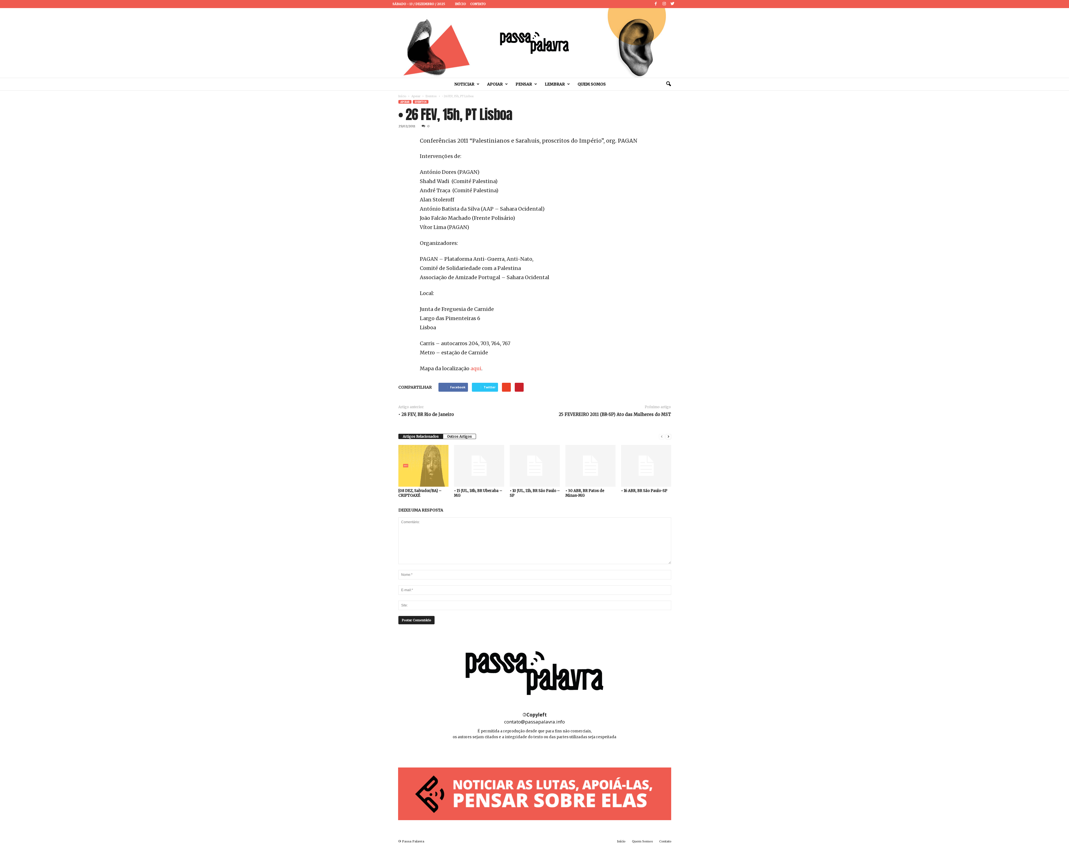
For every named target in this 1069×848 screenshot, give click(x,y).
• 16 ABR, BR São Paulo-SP (644, 490)
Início (460, 4)
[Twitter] (672, 4)
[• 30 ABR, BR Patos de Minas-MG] (590, 466)
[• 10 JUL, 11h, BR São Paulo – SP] (535, 466)
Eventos (431, 96)
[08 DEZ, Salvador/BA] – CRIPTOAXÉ (420, 493)
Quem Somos (592, 84)
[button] (668, 84)
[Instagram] (664, 4)
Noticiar (464, 84)
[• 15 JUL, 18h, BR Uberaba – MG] (479, 466)
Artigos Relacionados (421, 436)
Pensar (524, 84)
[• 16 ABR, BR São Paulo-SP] (646, 466)
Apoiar (495, 84)
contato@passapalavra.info (534, 721)
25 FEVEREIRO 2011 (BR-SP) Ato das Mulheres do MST (615, 414)
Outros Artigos (459, 436)
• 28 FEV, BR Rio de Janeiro (426, 414)
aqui (475, 368)
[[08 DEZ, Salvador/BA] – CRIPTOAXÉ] (423, 466)
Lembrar (555, 84)
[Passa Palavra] (534, 42)
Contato (478, 4)
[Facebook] (656, 4)
